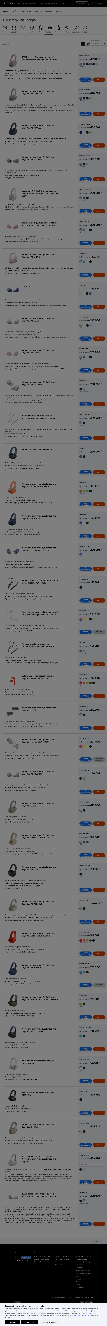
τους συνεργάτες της (87, 1313)
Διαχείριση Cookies (49, 1322)
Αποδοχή (13, 1322)
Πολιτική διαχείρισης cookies (82, 1315)
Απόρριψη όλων (30, 1322)
